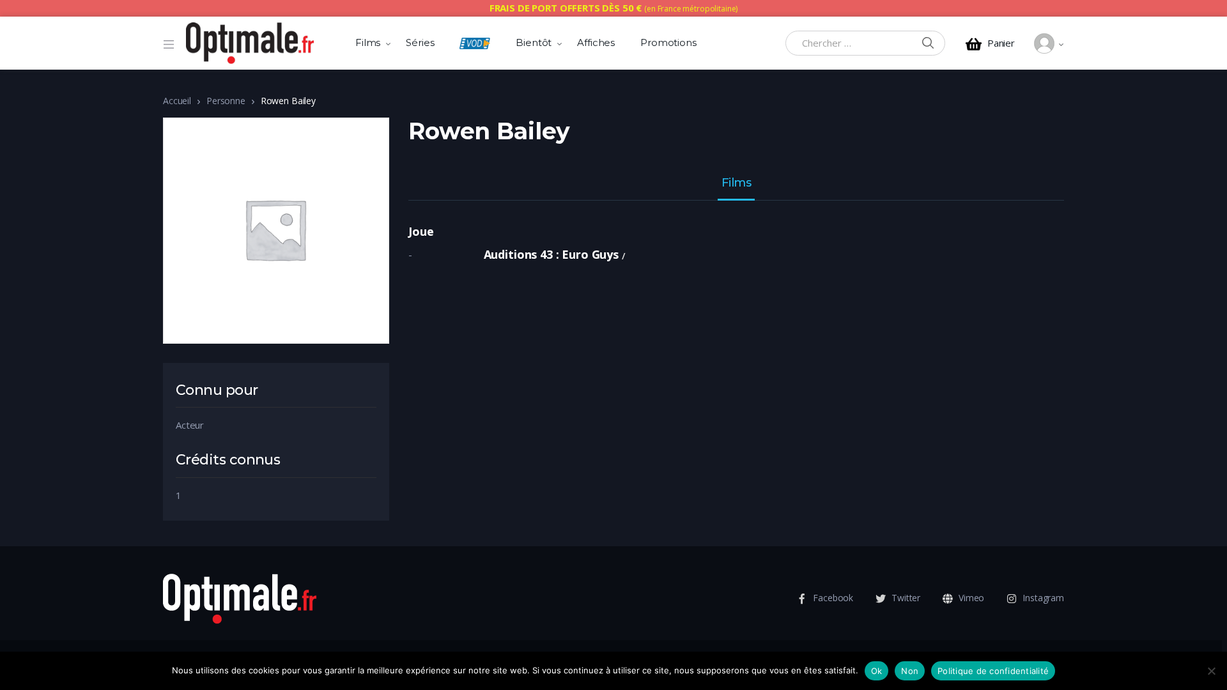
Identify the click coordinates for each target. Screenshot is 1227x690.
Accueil (177, 101)
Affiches (596, 42)
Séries (420, 42)
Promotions (668, 42)
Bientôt (534, 42)
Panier (1001, 43)
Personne (225, 101)
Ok (877, 671)
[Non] (1211, 670)
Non (909, 671)
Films (367, 42)
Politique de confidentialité (993, 671)
